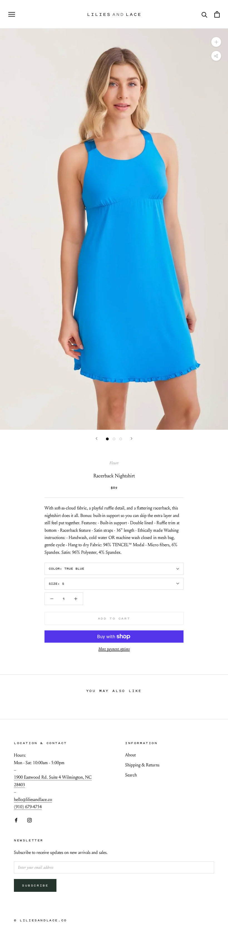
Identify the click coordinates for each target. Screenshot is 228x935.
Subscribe (35, 885)
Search (131, 775)
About (130, 754)
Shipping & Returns (142, 765)
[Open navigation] (11, 14)
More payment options (114, 649)
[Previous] (96, 438)
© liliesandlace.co (40, 920)
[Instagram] (29, 819)
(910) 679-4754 (28, 806)
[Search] (204, 14)
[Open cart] (217, 14)
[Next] (131, 438)
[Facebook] (16, 819)
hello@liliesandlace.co (33, 799)
